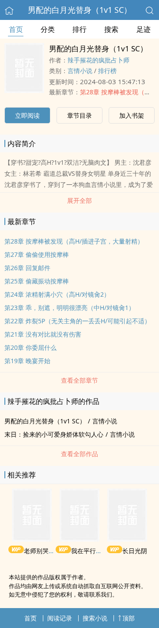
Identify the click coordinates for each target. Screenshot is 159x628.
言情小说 (80, 70)
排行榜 (107, 70)
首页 (16, 29)
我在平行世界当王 (96, 551)
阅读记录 (59, 618)
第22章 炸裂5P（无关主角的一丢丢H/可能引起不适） (77, 321)
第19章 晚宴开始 (27, 361)
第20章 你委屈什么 (30, 347)
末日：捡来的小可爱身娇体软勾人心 (53, 434)
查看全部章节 (79, 380)
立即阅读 (27, 115)
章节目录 (79, 115)
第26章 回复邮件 (27, 268)
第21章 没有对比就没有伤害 (42, 334)
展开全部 (79, 200)
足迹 (143, 29)
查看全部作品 (79, 454)
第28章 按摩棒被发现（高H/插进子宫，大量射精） (74, 241)
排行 (79, 29)
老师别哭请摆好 (45, 551)
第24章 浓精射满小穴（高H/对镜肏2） (57, 294)
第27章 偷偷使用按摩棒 (36, 254)
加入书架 (131, 115)
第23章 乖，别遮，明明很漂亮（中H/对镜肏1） (69, 307)
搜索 (111, 29)
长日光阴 (134, 551)
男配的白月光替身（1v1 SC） (80, 9)
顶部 (128, 618)
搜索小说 (95, 618)
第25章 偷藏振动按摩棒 (36, 281)
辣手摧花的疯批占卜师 (98, 60)
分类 (48, 29)
